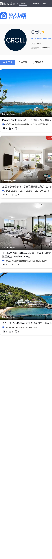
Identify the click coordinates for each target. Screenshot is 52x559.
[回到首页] (18, 15)
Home (36, 3)
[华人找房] (7, 4)
